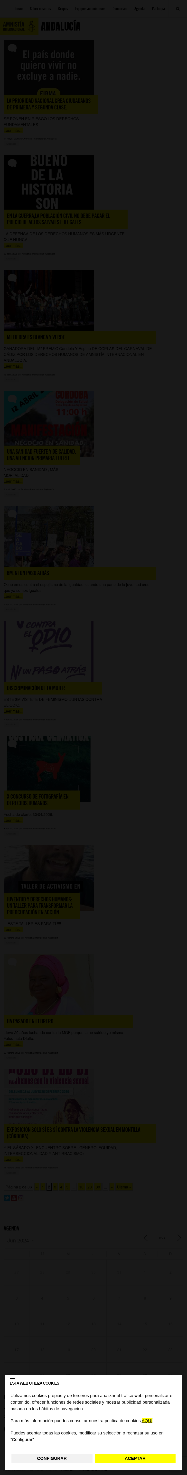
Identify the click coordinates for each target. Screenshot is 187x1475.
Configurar (52, 1458)
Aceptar (135, 1458)
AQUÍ (147, 1421)
